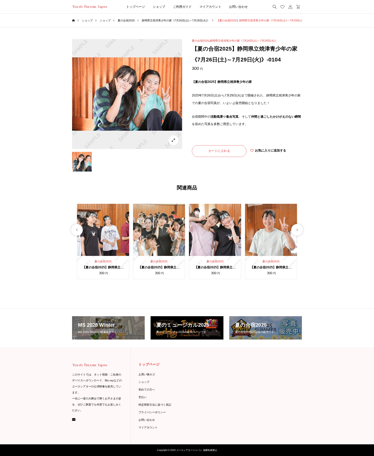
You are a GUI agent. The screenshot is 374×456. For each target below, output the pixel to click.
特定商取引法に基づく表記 (154, 404)
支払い (142, 397)
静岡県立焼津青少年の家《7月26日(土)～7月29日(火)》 (244, 40)
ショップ (159, 6)
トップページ (135, 6)
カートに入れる (219, 150)
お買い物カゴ (146, 374)
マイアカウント (210, 6)
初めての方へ (146, 389)
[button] (77, 230)
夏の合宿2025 (200, 40)
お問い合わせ (238, 6)
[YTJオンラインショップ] (89, 6)
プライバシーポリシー (152, 412)
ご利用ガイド (182, 6)
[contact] (73, 419)
